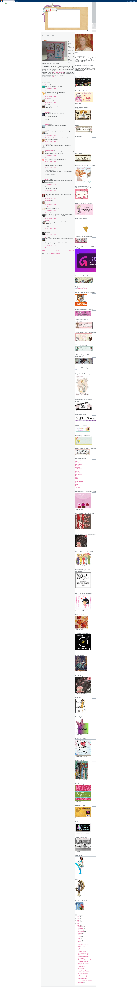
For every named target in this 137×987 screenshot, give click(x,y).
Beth (46, 104)
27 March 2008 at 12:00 (50, 110)
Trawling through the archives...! (86, 970)
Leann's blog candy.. (83, 978)
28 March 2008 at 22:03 (50, 218)
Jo (45, 231)
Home (57, 250)
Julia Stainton (78, 468)
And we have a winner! (83, 971)
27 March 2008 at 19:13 (50, 148)
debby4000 (48, 200)
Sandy (46, 84)
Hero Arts (77, 467)
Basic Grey (78, 460)
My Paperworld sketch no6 (84, 959)
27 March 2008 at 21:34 (50, 161)
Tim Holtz (77, 487)
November (81, 928)
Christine (77, 463)
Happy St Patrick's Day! (83, 963)
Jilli (46, 130)
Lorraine (47, 179)
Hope (46, 157)
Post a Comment (46, 247)
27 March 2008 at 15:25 (50, 135)
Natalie (47, 144)
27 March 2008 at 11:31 (50, 96)
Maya (76, 478)
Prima (76, 484)
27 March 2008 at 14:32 (50, 122)
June (79, 936)
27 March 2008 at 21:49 (50, 168)
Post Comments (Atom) (54, 253)
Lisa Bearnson (78, 474)
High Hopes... (81, 968)
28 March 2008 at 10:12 (50, 204)
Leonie (47, 220)
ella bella (47, 206)
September (81, 931)
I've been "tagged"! (82, 976)
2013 (78, 916)
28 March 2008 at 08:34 (50, 198)
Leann (46, 212)
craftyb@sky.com (82, 73)
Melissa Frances (79, 480)
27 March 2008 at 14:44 (50, 128)
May (79, 938)
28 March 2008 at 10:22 (50, 210)
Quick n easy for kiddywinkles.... (86, 954)
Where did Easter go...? (83, 953)
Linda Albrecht (79, 473)
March (80, 941)
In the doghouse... (82, 951)
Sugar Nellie (78, 485)
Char (76, 461)
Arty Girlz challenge (83, 975)
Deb (46, 237)
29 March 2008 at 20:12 (50, 235)
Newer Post (44, 250)
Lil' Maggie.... (81, 958)
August (80, 933)
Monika (47, 98)
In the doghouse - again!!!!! (84, 944)
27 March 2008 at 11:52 (50, 102)
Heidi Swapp (78, 465)
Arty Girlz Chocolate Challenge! (85, 948)
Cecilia (47, 112)
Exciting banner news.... (84, 956)
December (80, 926)
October (80, 930)
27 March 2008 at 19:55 (50, 155)
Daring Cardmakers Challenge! (85, 980)
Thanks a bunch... (82, 965)
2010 (78, 921)
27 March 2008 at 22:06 (50, 177)
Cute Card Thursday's (58, 72)
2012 (78, 918)
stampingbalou (49, 150)
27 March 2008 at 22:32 (50, 190)
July (79, 935)
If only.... (44, 40)
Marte (76, 477)
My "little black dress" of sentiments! (87, 943)
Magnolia (77, 475)
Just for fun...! (81, 946)
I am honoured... (82, 966)
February (80, 982)
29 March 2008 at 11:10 (50, 228)
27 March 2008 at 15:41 (50, 141)
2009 (78, 923)
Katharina (77, 470)
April (79, 940)
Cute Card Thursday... (83, 961)
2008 (78, 925)
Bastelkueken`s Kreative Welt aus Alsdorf (55, 138)
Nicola (76, 483)
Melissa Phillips (79, 481)
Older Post (71, 250)
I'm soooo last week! (83, 973)
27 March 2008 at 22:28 (50, 184)
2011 (78, 920)
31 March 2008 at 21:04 (50, 245)
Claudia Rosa (78, 464)
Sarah (46, 193)
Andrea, (47, 91)
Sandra (47, 124)
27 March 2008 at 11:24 (50, 88)
